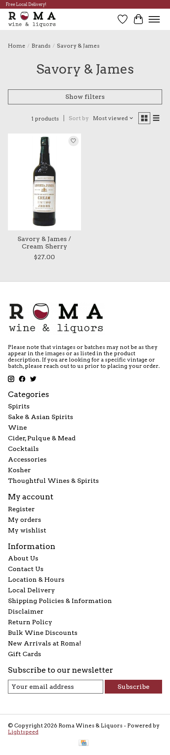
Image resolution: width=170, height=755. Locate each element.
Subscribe (133, 686)
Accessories (27, 459)
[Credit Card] (84, 743)
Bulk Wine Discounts (42, 632)
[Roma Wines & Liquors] (32, 19)
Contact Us (25, 569)
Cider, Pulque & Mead (42, 438)
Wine (17, 427)
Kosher (19, 470)
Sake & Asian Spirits (40, 417)
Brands (41, 46)
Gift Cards (24, 654)
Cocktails (23, 449)
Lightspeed (23, 732)
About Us (23, 558)
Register (21, 509)
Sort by (79, 118)
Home (16, 46)
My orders (24, 519)
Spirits (19, 406)
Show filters (85, 96)
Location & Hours (36, 579)
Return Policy (30, 622)
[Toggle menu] (154, 19)
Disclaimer (25, 611)
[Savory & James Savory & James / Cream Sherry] (44, 182)
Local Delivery (31, 590)
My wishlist (27, 530)
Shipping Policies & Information (60, 601)
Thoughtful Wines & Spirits (53, 480)
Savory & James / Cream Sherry (44, 242)
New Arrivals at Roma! (44, 643)
